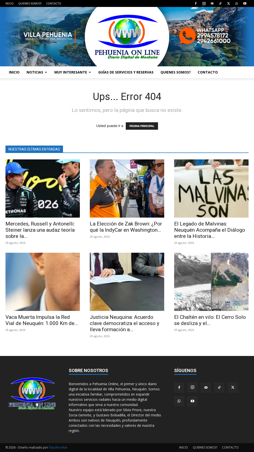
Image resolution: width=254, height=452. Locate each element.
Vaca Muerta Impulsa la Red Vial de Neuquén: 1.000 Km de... (41, 320)
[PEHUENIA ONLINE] (127, 36)
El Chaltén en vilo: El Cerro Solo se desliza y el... (210, 320)
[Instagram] (204, 3)
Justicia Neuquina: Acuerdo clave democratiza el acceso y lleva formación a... (124, 323)
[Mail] (212, 3)
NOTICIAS (35, 72)
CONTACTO (53, 3)
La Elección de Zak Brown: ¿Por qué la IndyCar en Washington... (126, 227)
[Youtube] (245, 3)
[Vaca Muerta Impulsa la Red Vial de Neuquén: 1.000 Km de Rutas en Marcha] (42, 282)
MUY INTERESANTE (70, 72)
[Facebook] (195, 3)
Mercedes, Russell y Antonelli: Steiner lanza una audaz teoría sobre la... (40, 230)
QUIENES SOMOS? (29, 3)
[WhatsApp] (236, 3)
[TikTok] (220, 3)
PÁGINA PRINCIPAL (141, 126)
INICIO (9, 3)
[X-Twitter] (228, 3)
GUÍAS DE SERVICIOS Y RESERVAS (126, 72)
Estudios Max (58, 447)
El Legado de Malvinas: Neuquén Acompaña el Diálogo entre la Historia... (209, 230)
